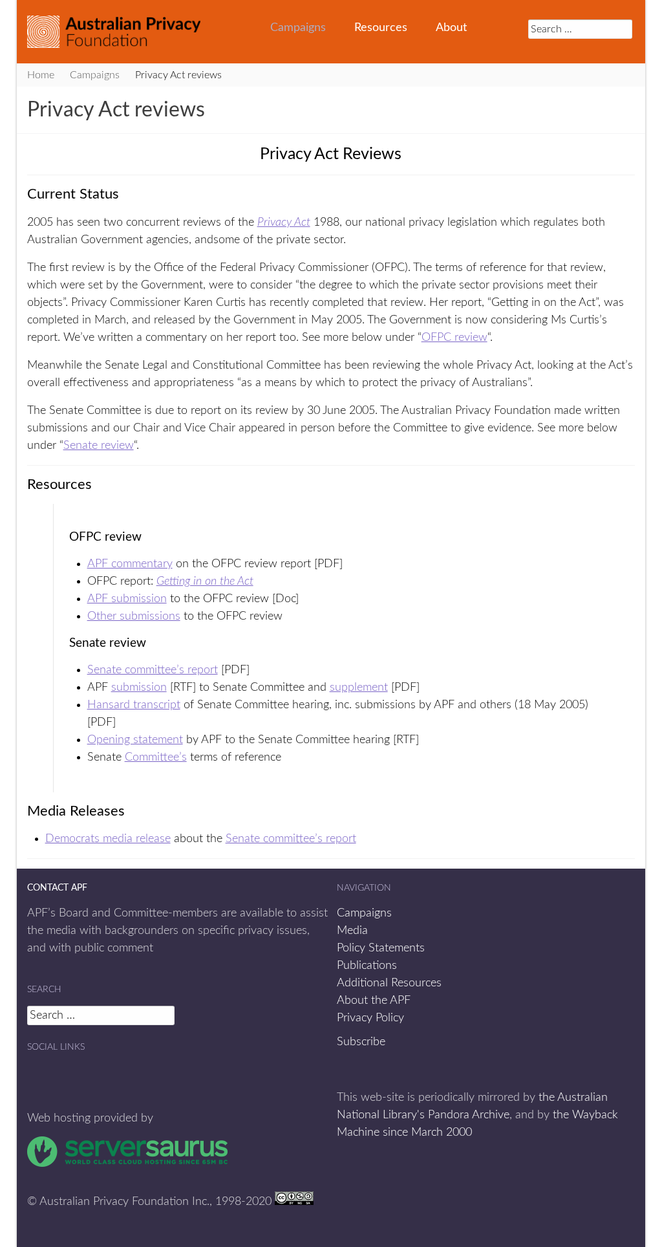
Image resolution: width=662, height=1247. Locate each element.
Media (352, 931)
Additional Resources (389, 983)
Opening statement (135, 740)
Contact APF (57, 888)
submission (139, 687)
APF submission (127, 599)
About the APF (374, 1000)
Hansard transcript (133, 705)
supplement (359, 687)
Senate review (98, 445)
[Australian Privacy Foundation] (113, 32)
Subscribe (361, 1042)
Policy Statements (381, 948)
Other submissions (133, 616)
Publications (367, 965)
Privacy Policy (370, 1018)
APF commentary (130, 564)
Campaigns (298, 28)
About (451, 28)
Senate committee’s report (152, 670)
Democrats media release (108, 839)
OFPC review (454, 337)
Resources (380, 28)
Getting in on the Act (204, 581)
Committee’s (156, 757)
